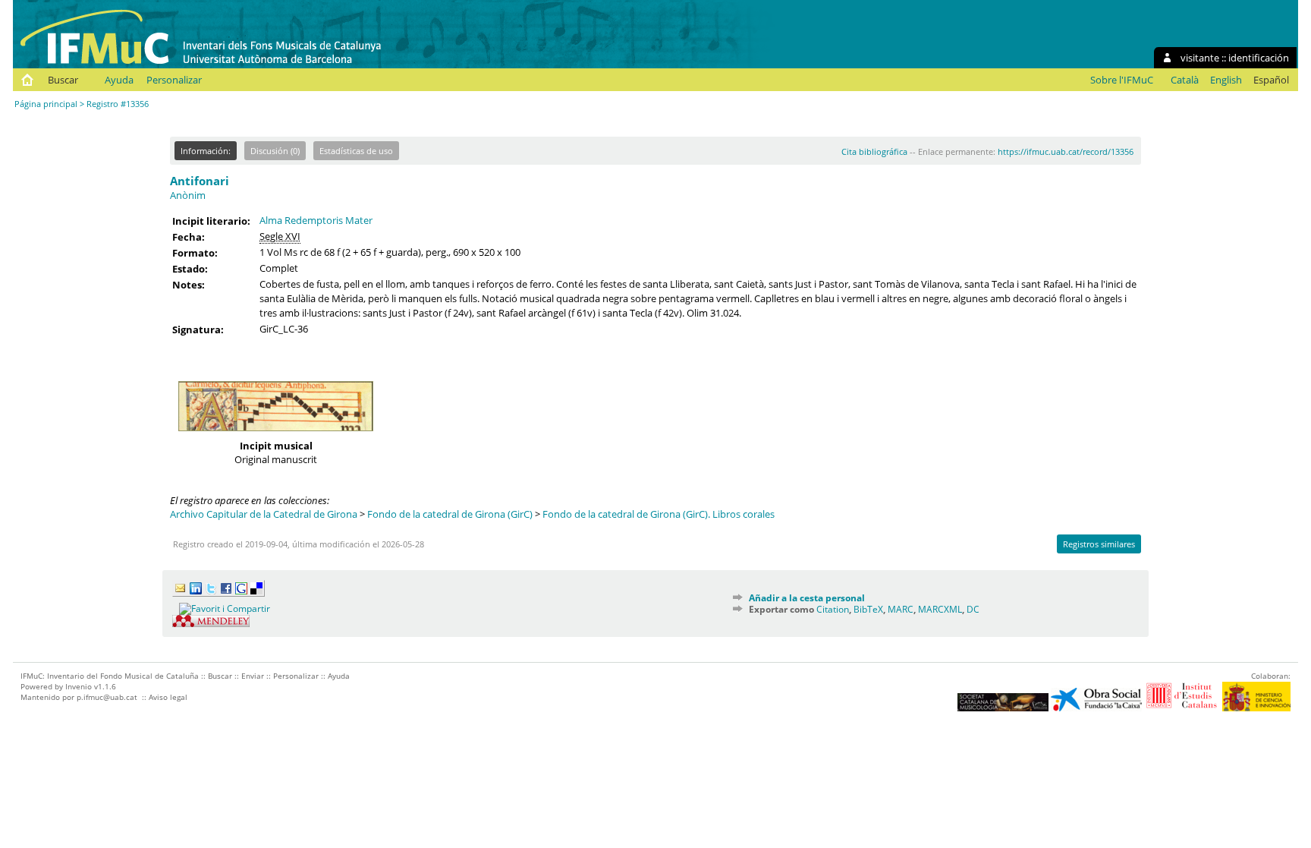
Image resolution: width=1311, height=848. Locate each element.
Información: (206, 150)
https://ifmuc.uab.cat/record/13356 (1065, 151)
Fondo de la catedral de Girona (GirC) (450, 514)
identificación (1258, 58)
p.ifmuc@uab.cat (107, 697)
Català (1185, 80)
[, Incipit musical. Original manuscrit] (275, 435)
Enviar (252, 675)
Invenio (78, 686)
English (1226, 80)
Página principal (45, 103)
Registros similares (1099, 544)
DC (973, 609)
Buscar (63, 80)
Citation (832, 609)
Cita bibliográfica (874, 151)
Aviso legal (168, 697)
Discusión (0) (275, 150)
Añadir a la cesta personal (807, 598)
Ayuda (119, 80)
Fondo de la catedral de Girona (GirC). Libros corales (658, 514)
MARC (900, 609)
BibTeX (868, 609)
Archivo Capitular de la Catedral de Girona (263, 514)
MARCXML (940, 609)
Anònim (188, 195)
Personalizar (174, 80)
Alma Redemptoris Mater (316, 220)
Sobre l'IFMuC (1121, 80)
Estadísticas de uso (356, 150)
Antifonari (199, 180)
